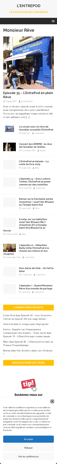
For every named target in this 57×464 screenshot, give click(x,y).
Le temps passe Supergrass (33, 324)
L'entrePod (26, 101)
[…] (27, 117)
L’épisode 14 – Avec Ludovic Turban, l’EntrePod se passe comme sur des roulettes (35, 181)
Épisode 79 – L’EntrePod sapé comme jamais (26, 336)
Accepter (28, 439)
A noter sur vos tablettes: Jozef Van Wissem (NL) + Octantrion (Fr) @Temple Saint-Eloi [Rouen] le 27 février (25, 225)
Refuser (28, 447)
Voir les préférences (28, 456)
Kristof (42, 150)
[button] (52, 401)
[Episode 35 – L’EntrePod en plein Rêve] (28, 87)
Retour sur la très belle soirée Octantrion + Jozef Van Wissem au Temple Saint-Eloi (36, 202)
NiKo (37, 168)
